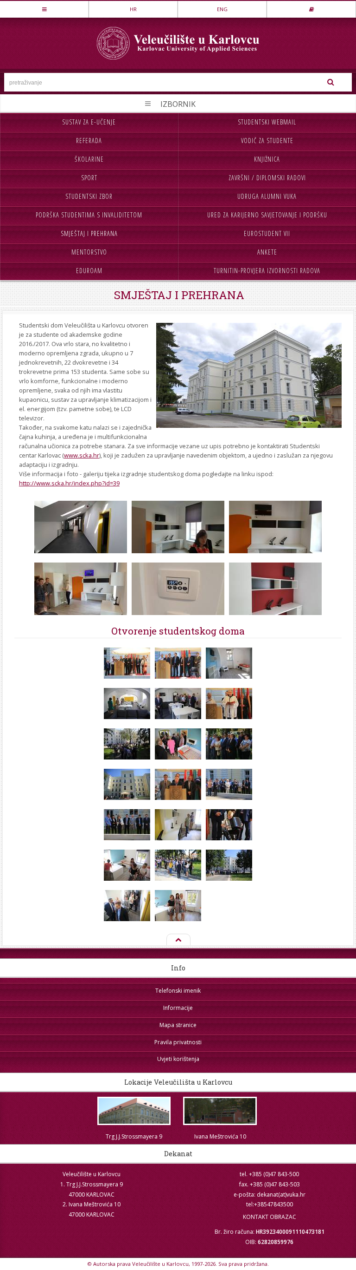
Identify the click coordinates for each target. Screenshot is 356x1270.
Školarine (89, 159)
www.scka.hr (81, 455)
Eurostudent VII (267, 233)
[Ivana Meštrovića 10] (220, 1111)
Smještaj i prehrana (89, 233)
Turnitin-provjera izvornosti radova (267, 270)
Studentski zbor (89, 196)
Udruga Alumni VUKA (267, 196)
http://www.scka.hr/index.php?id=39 (69, 483)
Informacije (178, 1008)
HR (133, 9)
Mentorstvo (89, 252)
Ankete (267, 252)
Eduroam (89, 270)
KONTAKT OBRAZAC (269, 1217)
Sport (89, 177)
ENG (222, 9)
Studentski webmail (267, 122)
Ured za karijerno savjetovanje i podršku (267, 214)
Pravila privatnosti (178, 1042)
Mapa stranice (178, 1025)
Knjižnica (267, 159)
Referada (89, 140)
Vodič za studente (267, 140)
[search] (331, 82)
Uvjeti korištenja (178, 1059)
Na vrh (178, 940)
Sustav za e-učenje (89, 122)
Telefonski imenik (178, 991)
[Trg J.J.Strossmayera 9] (134, 1111)
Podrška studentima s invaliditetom (89, 214)
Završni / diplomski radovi (267, 177)
